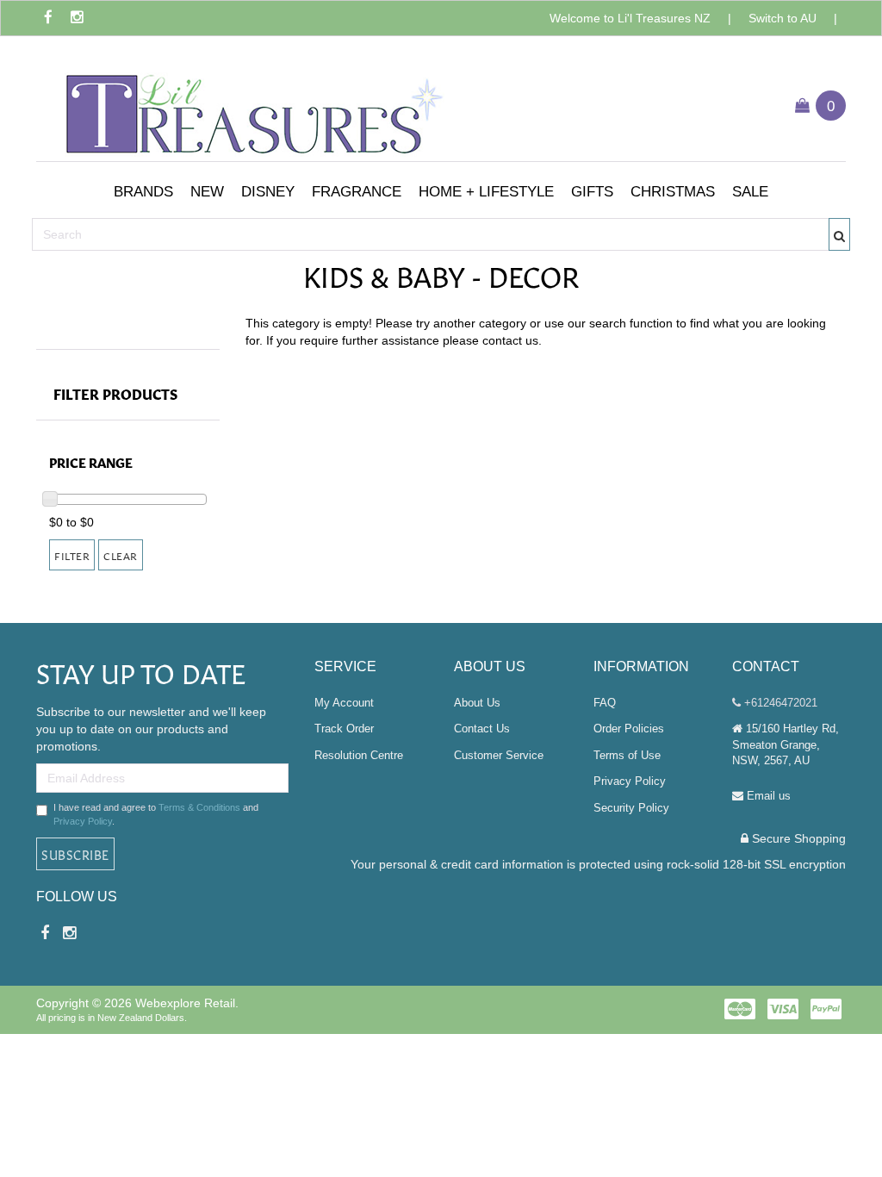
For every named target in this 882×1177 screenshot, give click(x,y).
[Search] (840, 234)
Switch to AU (782, 18)
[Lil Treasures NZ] (251, 104)
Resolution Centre (358, 755)
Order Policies (628, 728)
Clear (120, 555)
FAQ (604, 702)
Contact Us (482, 728)
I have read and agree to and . (155, 814)
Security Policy (631, 807)
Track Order (344, 728)
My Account (344, 702)
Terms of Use (627, 755)
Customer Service (498, 755)
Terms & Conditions (199, 807)
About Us (477, 702)
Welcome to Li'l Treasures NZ (630, 18)
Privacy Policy (82, 821)
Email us (767, 795)
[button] (143, 192)
